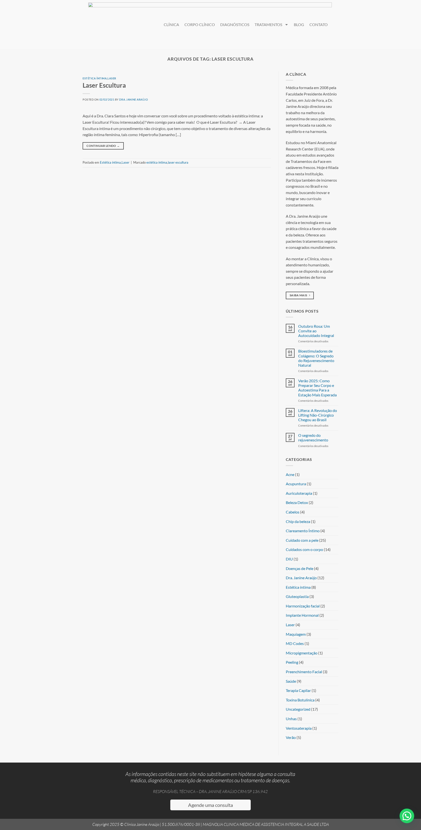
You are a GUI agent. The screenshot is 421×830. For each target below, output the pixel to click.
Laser (111, 78)
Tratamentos (268, 24)
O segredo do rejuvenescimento (313, 437)
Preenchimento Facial (304, 671)
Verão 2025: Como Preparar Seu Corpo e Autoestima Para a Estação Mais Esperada (317, 387)
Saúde (291, 681)
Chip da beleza (298, 521)
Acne (290, 474)
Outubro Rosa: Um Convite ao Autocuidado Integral (316, 331)
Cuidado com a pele (302, 540)
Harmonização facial (303, 606)
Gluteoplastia (297, 596)
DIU (289, 559)
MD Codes (295, 643)
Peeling (292, 662)
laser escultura (178, 162)
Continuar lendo (103, 146)
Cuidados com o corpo (304, 549)
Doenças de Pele (299, 568)
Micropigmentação (301, 653)
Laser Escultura (104, 85)
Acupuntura (296, 483)
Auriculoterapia (299, 493)
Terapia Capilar (298, 690)
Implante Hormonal (302, 615)
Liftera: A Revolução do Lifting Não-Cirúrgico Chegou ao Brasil (317, 415)
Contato (318, 24)
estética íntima (156, 162)
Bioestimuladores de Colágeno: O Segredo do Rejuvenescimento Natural (316, 358)
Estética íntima (95, 78)
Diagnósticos (234, 24)
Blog (299, 24)
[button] (407, 816)
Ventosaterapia (299, 728)
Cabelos (292, 512)
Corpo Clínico (199, 24)
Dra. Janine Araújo (133, 99)
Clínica (171, 24)
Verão (291, 737)
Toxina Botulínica (300, 700)
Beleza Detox (297, 502)
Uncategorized (298, 709)
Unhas (291, 718)
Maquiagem (296, 634)
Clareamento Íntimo (303, 530)
